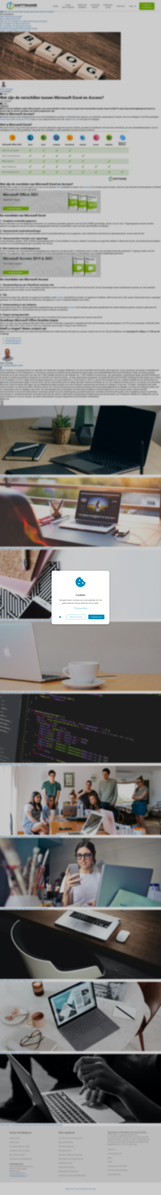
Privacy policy (80, 608)
